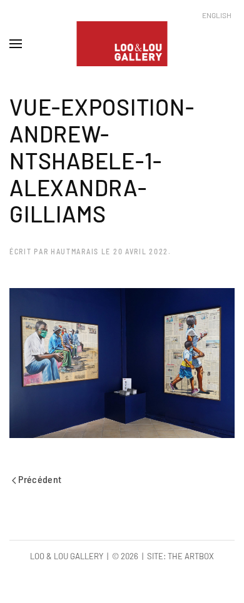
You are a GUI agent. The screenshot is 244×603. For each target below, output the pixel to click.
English (216, 15)
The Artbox (191, 556)
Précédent (39, 479)
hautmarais (75, 251)
